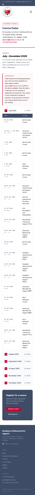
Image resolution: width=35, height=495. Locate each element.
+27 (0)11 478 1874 (9, 1)
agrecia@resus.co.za (25, 1)
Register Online (13, 409)
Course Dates (6, 462)
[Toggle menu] (31, 12)
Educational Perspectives (10, 456)
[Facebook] (3, 4)
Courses (5, 459)
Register (4, 465)
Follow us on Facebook (12, 444)
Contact (4, 468)
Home (4, 453)
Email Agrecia (13, 414)
